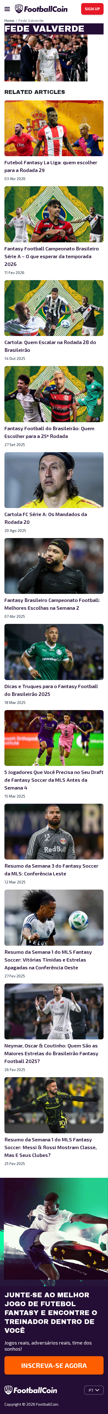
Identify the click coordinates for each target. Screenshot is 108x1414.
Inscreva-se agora (54, 1365)
